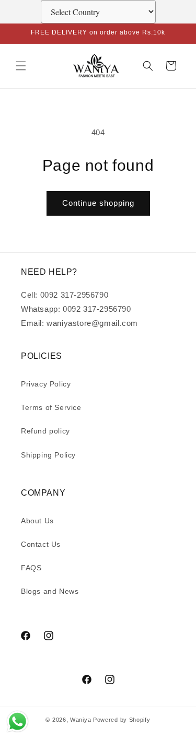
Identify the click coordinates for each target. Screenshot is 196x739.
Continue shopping (98, 202)
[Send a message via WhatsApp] (17, 721)
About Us (37, 521)
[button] (20, 65)
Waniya (80, 720)
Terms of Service (51, 407)
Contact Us (41, 544)
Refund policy (45, 431)
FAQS (31, 568)
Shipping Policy (48, 455)
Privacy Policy (46, 384)
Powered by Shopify (122, 720)
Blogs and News (49, 591)
